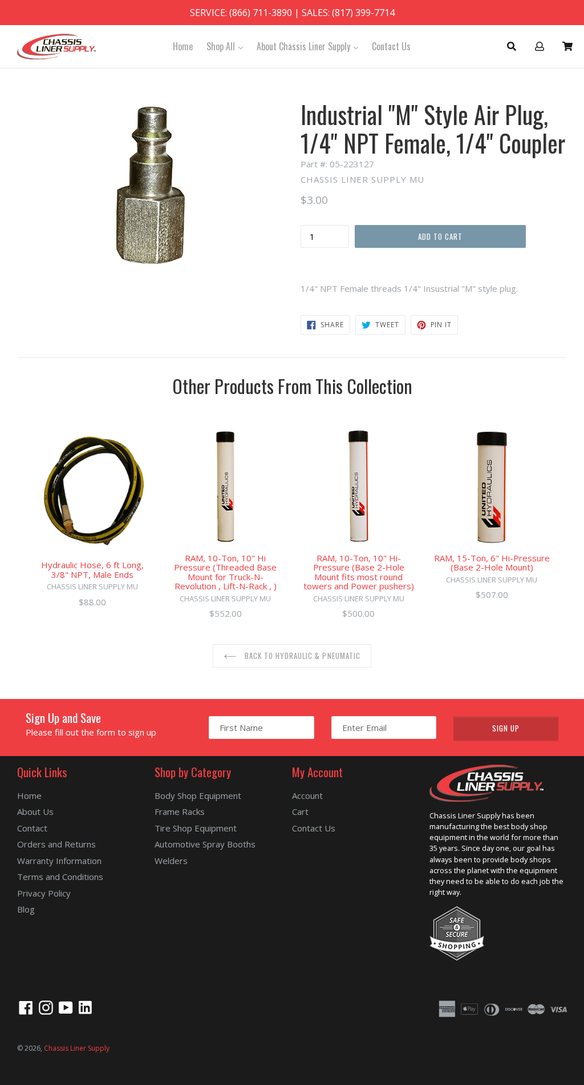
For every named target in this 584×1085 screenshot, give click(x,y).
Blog (26, 909)
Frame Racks (180, 811)
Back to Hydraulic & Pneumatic (301, 655)
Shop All (227, 46)
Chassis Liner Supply (77, 1048)
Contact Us (391, 46)
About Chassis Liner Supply (310, 46)
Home (183, 46)
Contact (32, 828)
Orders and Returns (56, 844)
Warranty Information (59, 860)
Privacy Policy (44, 893)
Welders (171, 860)
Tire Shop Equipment (196, 828)
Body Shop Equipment (198, 795)
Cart (300, 811)
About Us (35, 811)
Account (307, 795)
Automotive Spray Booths (205, 844)
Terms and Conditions (60, 876)
